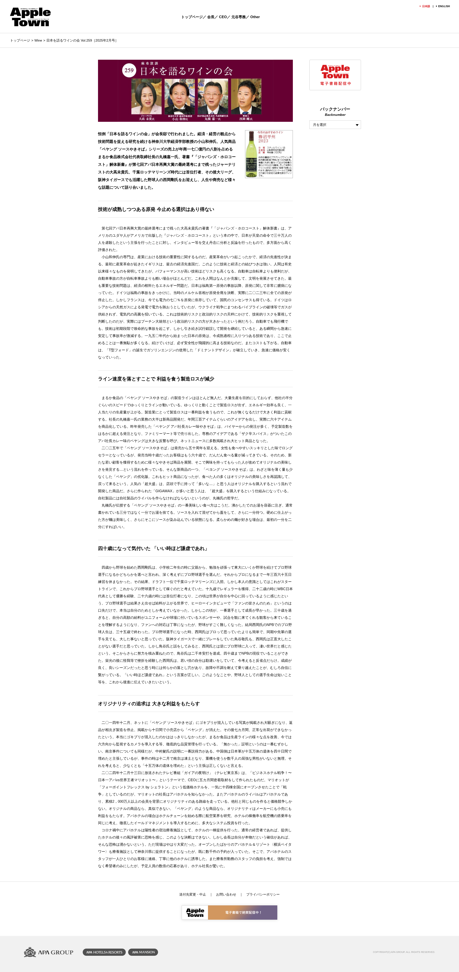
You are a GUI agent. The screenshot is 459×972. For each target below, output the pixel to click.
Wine (38, 40)
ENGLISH (444, 6)
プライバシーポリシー (263, 894)
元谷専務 (238, 17)
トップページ (192, 17)
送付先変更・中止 (192, 894)
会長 (210, 17)
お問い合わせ (226, 894)
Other (255, 17)
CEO (223, 17)
